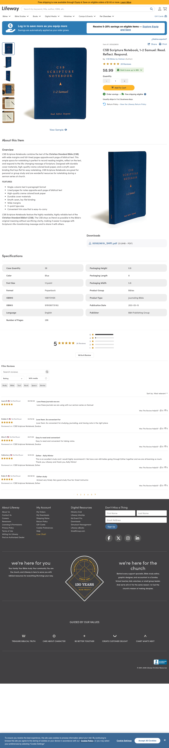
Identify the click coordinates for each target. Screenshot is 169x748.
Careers (5, 518)
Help (38, 531)
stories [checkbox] (42, 385)
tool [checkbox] (19, 385)
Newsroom (6, 521)
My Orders (40, 511)
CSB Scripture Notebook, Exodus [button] (27, 426)
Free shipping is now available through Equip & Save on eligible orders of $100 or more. (84, 2)
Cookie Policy (87, 740)
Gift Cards (40, 524)
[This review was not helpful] (165, 410)
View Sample (57, 129)
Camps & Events (86, 16)
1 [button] (77, 494)
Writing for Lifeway (10, 534)
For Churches (105, 16)
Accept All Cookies (147, 740)
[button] (102, 335)
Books (35, 16)
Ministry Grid (76, 511)
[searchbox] (23, 371)
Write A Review (84, 355)
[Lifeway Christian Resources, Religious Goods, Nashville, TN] (160, 662)
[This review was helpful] (161, 410)
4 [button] (87, 494)
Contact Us (6, 515)
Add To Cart (120, 87)
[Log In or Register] (159, 9)
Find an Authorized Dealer (13, 537)
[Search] (151, 9)
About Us (6, 511)
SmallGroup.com (78, 531)
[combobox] (88, 9)
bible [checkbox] (12, 385)
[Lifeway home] (10, 8)
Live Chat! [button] (41, 534)
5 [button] (91, 494)
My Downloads (42, 515)
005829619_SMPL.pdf (104, 243)
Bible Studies (20, 16)
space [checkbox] (34, 385)
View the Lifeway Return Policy (133, 104)
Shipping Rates (42, 518)
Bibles (5, 16)
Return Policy (42, 521)
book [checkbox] (26, 385)
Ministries (68, 16)
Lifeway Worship (78, 515)
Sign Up (111, 526)
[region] (84, 740)
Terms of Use (7, 531)
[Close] (165, 740)
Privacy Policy (8, 527)
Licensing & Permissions (12, 524)
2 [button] (80, 494)
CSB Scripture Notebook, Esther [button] (26, 465)
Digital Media (51, 16)
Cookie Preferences (44, 527)
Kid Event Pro (76, 518)
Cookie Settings (124, 740)
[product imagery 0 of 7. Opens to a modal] (58, 84)
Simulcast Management (81, 524)
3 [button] (84, 494)
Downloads (75, 521)
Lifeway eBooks (77, 527)
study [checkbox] (5, 385)
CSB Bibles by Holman (115, 58)
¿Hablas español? (159, 39)
